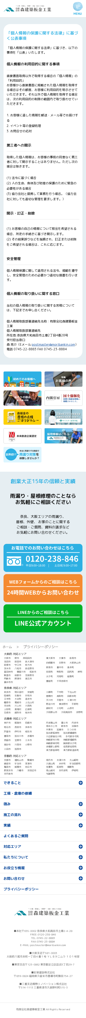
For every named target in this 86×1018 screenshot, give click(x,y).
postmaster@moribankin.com (53, 344)
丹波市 (75, 722)
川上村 (18, 705)
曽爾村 (49, 696)
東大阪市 (50, 658)
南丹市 (49, 760)
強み (7, 803)
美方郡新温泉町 (71, 750)
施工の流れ (12, 814)
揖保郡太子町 (70, 743)
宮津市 (28, 763)
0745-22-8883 (46, 938)
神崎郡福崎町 (70, 739)
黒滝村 (18, 709)
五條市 (7, 712)
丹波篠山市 (51, 722)
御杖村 (49, 708)
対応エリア (12, 846)
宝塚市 (18, 740)
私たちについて (16, 857)
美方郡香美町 (52, 750)
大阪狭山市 (74, 662)
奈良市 (7, 692)
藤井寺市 (8, 682)
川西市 (18, 744)
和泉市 (33, 671)
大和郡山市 (51, 712)
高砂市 (7, 744)
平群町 (75, 703)
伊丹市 (18, 731)
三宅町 (60, 708)
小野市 (28, 744)
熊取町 (60, 671)
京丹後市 (8, 773)
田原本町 (71, 696)
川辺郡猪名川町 (54, 736)
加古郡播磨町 (70, 732)
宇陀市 (28, 695)
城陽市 (18, 766)
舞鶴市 (30, 760)
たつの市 (71, 729)
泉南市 (72, 658)
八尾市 (18, 668)
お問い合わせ (14, 878)
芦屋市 (7, 731)
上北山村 (29, 702)
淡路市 (75, 726)
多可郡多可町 (72, 736)
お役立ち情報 (14, 867)
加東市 (60, 729)
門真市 (7, 678)
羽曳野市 (29, 675)
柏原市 (18, 675)
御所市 (18, 712)
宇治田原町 (74, 763)
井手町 (62, 763)
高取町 (60, 696)
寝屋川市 (21, 671)
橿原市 (7, 702)
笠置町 (49, 766)
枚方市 (28, 664)
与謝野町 (50, 773)
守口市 (18, 664)
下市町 (60, 692)
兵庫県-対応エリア (15, 718)
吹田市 (18, 661)
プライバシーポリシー (21, 889)
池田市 (7, 661)
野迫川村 (50, 703)
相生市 (28, 731)
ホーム (7, 647)
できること (12, 782)
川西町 (28, 705)
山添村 (70, 708)
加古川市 (19, 735)
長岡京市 (8, 770)
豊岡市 (7, 735)
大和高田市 (66, 712)
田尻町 (70, 671)
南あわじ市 (51, 726)
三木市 (28, 740)
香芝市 (28, 698)
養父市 (64, 722)
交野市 (62, 662)
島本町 (70, 667)
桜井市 (28, 712)
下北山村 (71, 692)
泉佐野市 (29, 668)
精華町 (70, 766)
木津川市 (61, 760)
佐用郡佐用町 (70, 746)
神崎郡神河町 (52, 743)
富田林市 (8, 671)
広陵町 (28, 709)
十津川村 (71, 699)
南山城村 (50, 770)
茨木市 (7, 668)
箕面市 (7, 675)
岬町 (80, 671)
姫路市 (18, 722)
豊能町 (49, 680)
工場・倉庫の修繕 (18, 793)
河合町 (7, 705)
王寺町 (7, 698)
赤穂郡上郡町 (52, 746)
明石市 (7, 727)
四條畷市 (50, 662)
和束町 (60, 766)
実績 (7, 825)
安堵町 (30, 692)
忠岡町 (49, 671)
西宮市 (18, 727)
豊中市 (60, 667)
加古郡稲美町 (52, 732)
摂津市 (18, 678)
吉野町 (79, 712)
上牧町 (7, 709)
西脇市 (7, 740)
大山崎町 (73, 760)
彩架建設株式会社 (44, 972)
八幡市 (20, 770)
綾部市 (7, 763)
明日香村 (19, 692)
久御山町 (50, 763)
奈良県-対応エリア (15, 688)
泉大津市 (29, 661)
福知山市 (19, 760)
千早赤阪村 (62, 680)
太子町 (49, 676)
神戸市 (7, 722)
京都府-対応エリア (15, 756)
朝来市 (64, 726)
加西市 (18, 748)
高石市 (28, 678)
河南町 (60, 676)
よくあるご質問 (16, 835)
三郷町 (49, 692)
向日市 (28, 766)
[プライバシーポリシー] (28, 10)
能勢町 (70, 676)
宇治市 (18, 763)
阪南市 (49, 667)
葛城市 (18, 702)
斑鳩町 (7, 695)
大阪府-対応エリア (15, 654)
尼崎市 (28, 722)
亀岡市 (7, 766)
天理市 (60, 699)
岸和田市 (27, 658)
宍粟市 (49, 729)
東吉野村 (63, 703)
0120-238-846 (47, 934)
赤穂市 (30, 735)
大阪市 (7, 658)
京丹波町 (63, 770)
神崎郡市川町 (52, 739)
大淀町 (18, 698)
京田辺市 (31, 770)
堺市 (17, 658)
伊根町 (75, 770)
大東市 (62, 658)
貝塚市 (7, 664)
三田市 (7, 748)
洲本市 (28, 727)
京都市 (7, 760)
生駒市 (18, 695)
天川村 (49, 699)
